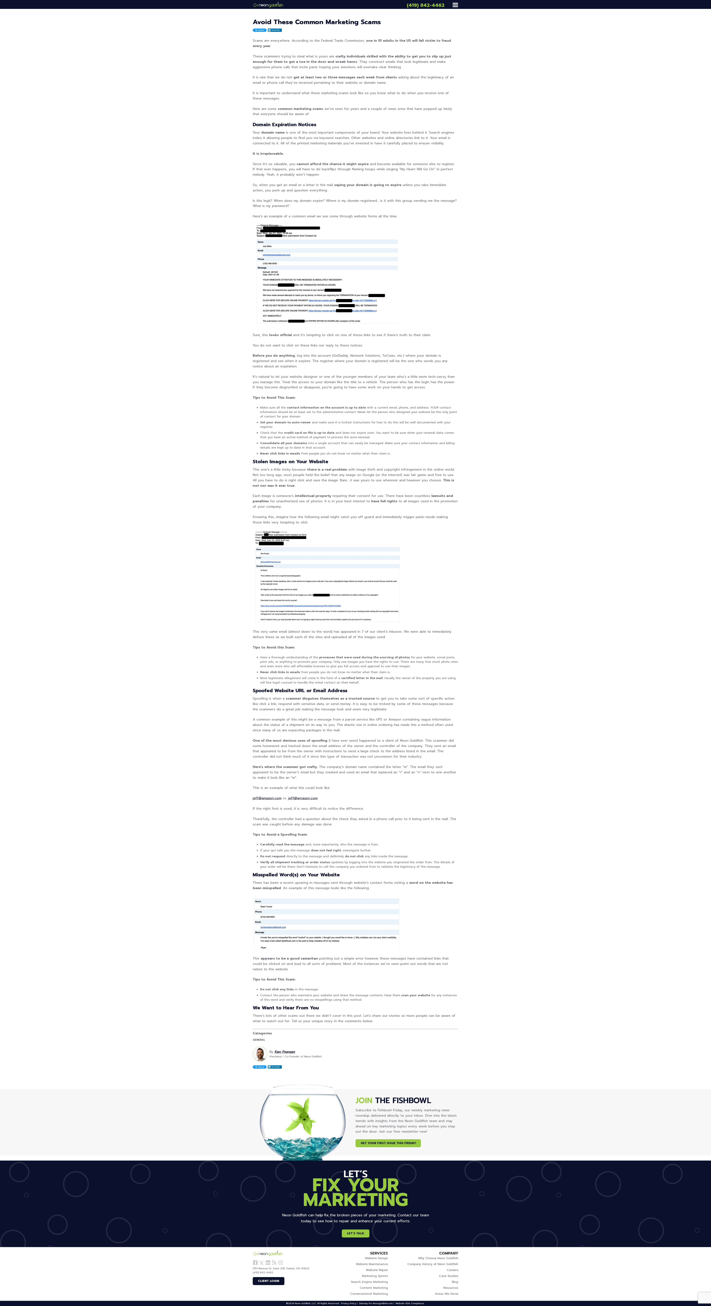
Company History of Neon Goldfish (432, 1264)
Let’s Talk (355, 1233)
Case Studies (448, 1276)
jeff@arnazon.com (303, 798)
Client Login (268, 1281)
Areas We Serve (446, 1294)
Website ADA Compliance (409, 1303)
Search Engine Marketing (369, 1282)
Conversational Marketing (369, 1294)
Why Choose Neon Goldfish (438, 1258)
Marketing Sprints (375, 1276)
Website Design (376, 1258)
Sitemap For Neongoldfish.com (376, 1303)
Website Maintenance (372, 1264)
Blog (455, 1282)
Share (260, 30)
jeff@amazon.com (267, 798)
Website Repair (377, 1270)
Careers (452, 1270)
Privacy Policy (348, 1303)
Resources (450, 1288)
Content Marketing (374, 1288)
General (260, 1040)
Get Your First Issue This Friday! (388, 1143)
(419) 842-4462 (426, 5)
